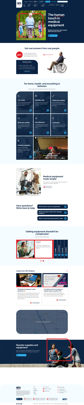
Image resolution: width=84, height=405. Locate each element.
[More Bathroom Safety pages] (40, 5)
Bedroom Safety (43, 5)
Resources (31, 1)
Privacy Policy (35, 403)
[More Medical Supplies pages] (67, 5)
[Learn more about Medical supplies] (30, 157)
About (34, 392)
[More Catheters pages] (59, 5)
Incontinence (51, 4)
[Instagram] (21, 403)
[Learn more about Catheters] (65, 133)
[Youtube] (19, 403)
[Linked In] (17, 403)
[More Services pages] (27, 1)
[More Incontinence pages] (54, 5)
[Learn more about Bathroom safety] (65, 110)
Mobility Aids (29, 5)
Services (25, 1)
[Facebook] (18, 403)
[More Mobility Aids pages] (32, 5)
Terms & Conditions (42, 403)
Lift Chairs (24, 5)
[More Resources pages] (33, 1)
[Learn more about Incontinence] (48, 133)
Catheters (57, 4)
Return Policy (48, 403)
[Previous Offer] (41, 261)
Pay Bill (47, 1)
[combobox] (63, 1)
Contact (41, 1)
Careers (34, 393)
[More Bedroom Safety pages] (48, 5)
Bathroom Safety (36, 5)
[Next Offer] (43, 261)
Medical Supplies (62, 5)
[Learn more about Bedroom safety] (30, 133)
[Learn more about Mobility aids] (48, 110)
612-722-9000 (53, 1)
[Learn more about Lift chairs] (30, 110)
